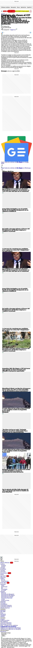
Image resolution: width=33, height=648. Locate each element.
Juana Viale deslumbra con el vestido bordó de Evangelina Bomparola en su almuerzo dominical (15, 210)
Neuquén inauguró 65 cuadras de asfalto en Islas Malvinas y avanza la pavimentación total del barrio (16, 471)
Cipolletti (29, 7)
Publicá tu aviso (4, 620)
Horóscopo (4, 586)
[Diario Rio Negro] (1, 637)
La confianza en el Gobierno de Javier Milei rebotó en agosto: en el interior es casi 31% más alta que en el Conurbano (15, 190)
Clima (2, 585)
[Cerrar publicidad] (1, 558)
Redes (2, 574)
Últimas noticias (5, 7)
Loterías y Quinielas (6, 623)
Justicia (3, 566)
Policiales (3, 601)
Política (2, 564)
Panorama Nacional (6, 598)
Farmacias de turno (5, 624)
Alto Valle (2, 611)
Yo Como (3, 590)
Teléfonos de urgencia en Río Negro (10, 628)
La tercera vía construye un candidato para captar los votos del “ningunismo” (15, 249)
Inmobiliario (3, 604)
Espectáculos (5, 581)
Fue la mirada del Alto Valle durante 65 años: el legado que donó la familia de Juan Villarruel (15, 491)
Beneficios (3, 631)
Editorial (3, 593)
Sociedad (3, 584)
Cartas (3, 599)
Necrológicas (4, 621)
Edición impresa (5, 608)
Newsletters (5, 573)
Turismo (2, 570)
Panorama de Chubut (7, 596)
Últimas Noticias (6, 562)
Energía (2, 568)
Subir (3, 635)
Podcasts (3, 603)
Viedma (2, 616)
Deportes (3, 577)
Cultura (2, 578)
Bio (2, 588)
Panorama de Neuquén (7, 594)
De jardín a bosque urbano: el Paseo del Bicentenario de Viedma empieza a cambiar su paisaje (16, 230)
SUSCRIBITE (22, 11)
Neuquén (13, 7)
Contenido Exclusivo (6, 605)
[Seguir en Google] (2, 34)
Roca (18, 7)
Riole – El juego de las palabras (9, 625)
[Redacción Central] (1, 25)
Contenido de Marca (6, 606)
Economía (3, 569)
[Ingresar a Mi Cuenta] (30, 11)
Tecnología (4, 589)
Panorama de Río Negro (8, 595)
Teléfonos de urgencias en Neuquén (10, 629)
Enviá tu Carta (5, 600)
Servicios (2, 571)
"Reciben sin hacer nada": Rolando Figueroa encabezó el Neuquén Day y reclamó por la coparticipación (14, 431)
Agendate (4, 576)
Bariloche (23, 7)
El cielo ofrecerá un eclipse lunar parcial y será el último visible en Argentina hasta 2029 (16, 410)
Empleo (2, 619)
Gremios (3, 565)
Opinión (2, 591)
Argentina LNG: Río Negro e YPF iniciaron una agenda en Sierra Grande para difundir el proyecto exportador (16, 370)
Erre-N (3, 580)
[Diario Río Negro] (8, 11)
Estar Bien (4, 582)
